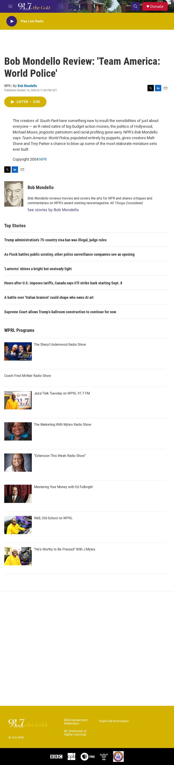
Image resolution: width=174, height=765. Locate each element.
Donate (156, 6)
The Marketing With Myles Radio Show (62, 425)
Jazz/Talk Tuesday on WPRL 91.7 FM (62, 393)
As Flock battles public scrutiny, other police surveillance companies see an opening (69, 254)
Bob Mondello (27, 86)
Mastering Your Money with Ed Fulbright (63, 487)
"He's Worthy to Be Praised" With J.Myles (64, 549)
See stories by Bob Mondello (53, 209)
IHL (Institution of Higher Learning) (75, 733)
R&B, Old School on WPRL (53, 518)
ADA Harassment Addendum (75, 722)
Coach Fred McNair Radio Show (27, 376)
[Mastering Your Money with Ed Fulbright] (18, 494)
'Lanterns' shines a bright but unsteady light (38, 269)
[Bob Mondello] (13, 194)
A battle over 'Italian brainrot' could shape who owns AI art (49, 297)
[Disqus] (87, 648)
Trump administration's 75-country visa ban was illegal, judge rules (55, 240)
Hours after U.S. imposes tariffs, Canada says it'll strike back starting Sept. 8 (63, 283)
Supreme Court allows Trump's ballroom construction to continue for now (60, 312)
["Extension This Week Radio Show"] (18, 462)
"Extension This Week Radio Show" (60, 456)
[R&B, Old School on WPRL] (18, 525)
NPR (43, 159)
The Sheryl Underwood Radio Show (60, 344)
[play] (11, 21)
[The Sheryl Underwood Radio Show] (18, 351)
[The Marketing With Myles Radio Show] (18, 431)
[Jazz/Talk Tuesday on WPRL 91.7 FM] (18, 400)
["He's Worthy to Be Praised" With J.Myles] (18, 556)
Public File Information (114, 721)
